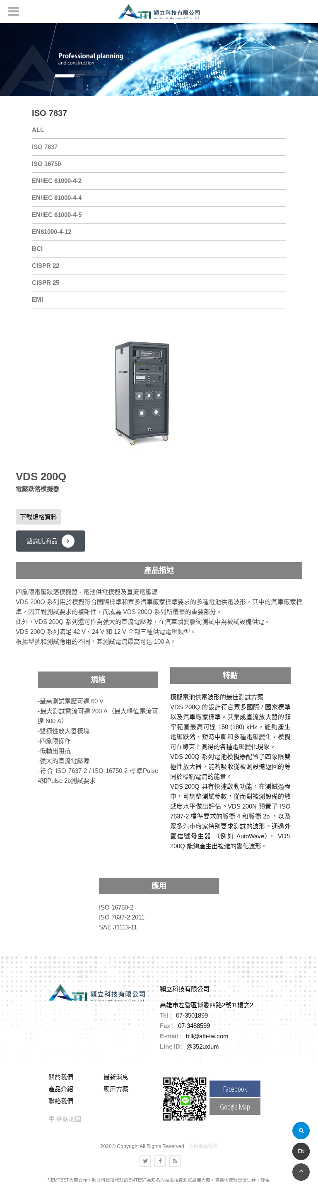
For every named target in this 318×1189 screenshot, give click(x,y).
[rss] (175, 1161)
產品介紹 (60, 1089)
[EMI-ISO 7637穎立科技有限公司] (159, 59)
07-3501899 (192, 1015)
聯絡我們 (60, 1101)
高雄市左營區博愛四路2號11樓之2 (206, 1004)
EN (301, 1151)
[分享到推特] (145, 1161)
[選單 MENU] (13, 11)
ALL (38, 129)
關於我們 (60, 1077)
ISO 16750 (46, 163)
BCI (37, 248)
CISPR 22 (45, 265)
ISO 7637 (45, 146)
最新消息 (116, 1077)
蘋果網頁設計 (203, 1146)
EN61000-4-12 (51, 231)
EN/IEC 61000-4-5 (57, 214)
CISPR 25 (45, 282)
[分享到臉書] (160, 1161)
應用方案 (116, 1089)
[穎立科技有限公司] (159, 11)
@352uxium (202, 1046)
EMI (37, 299)
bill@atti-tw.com (207, 1036)
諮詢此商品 (42, 540)
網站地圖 (68, 1119)
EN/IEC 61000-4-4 (57, 197)
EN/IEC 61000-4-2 (57, 180)
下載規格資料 (38, 516)
